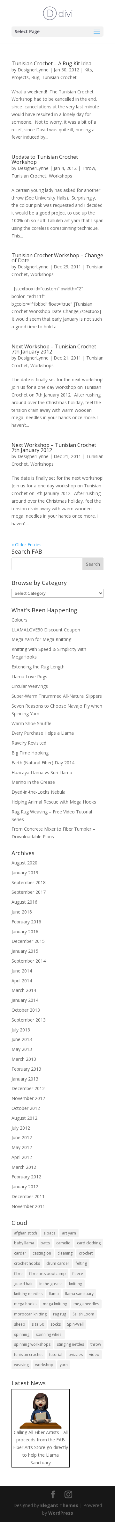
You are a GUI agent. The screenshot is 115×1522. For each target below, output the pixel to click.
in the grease (51, 1283)
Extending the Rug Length (38, 667)
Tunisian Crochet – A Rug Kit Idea (51, 63)
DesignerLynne (33, 70)
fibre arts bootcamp (47, 1273)
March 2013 (24, 1059)
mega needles (86, 1304)
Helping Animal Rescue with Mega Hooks (54, 802)
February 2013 (26, 1069)
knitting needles (28, 1293)
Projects (20, 77)
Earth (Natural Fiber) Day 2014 (43, 763)
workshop (44, 1364)
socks (55, 1324)
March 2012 (24, 1167)
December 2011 (28, 1196)
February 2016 (26, 922)
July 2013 (21, 1030)
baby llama (24, 1243)
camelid (63, 1243)
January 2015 (25, 951)
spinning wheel (49, 1334)
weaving (21, 1364)
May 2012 (22, 1147)
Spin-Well (75, 1324)
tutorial (55, 1354)
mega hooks (25, 1304)
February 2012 (26, 1177)
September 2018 (29, 882)
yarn (64, 1364)
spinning (21, 1334)
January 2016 (25, 931)
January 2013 (25, 1079)
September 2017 (29, 892)
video (94, 1354)
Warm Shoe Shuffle (31, 723)
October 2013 (26, 1010)
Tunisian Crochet (59, 77)
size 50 (38, 1324)
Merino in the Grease (33, 782)
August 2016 (24, 902)
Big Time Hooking (30, 753)
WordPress (60, 1513)
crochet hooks (27, 1263)
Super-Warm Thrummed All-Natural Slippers (57, 696)
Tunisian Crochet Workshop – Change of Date (57, 258)
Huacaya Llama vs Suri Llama (42, 772)
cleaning (65, 1253)
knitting (75, 1283)
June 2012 (22, 1137)
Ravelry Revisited (29, 743)
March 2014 (24, 990)
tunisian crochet (28, 1354)
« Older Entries (27, 545)
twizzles (76, 1354)
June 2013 (22, 1039)
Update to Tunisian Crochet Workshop (45, 159)
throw (95, 1344)
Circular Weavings (30, 686)
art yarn (69, 1233)
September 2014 (29, 961)
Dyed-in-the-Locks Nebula (38, 792)
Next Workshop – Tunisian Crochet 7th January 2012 (54, 349)
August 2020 (24, 863)
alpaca (49, 1233)
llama (54, 1293)
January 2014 (25, 1000)
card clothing (89, 1243)
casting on (42, 1253)
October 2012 (26, 1108)
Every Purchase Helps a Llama (43, 733)
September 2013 (29, 1020)
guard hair (23, 1283)
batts (45, 1243)
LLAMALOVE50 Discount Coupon (46, 630)
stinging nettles (70, 1344)
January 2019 (25, 873)
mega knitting (55, 1304)
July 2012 (21, 1128)
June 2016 (22, 912)
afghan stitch (25, 1233)
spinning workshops (32, 1344)
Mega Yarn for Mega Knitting (41, 639)
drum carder (57, 1263)
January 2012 (25, 1186)
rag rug (59, 1314)
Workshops (60, 176)
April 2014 (22, 981)
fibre (18, 1273)
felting (81, 1263)
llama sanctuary (79, 1293)
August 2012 (24, 1118)
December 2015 (28, 941)
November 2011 (28, 1206)
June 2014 (22, 971)
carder (20, 1253)
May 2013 (22, 1049)
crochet (86, 1253)
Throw (88, 168)
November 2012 (28, 1098)
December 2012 (28, 1088)
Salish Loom (83, 1314)
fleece (77, 1273)
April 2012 (22, 1157)
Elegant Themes (59, 1505)
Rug (35, 77)
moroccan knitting (30, 1314)
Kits (88, 70)
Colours (19, 620)
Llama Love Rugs (29, 677)
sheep (19, 1324)
